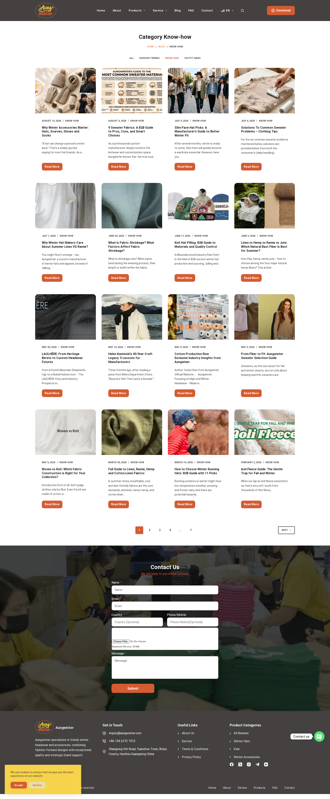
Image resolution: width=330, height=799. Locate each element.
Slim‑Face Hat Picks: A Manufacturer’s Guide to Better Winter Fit (197, 131)
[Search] (242, 10)
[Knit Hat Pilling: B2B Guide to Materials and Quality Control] (198, 205)
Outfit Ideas (192, 58)
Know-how (172, 58)
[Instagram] (249, 764)
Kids (237, 749)
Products (135, 10)
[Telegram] (257, 764)
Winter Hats (242, 741)
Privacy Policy (191, 757)
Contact (207, 10)
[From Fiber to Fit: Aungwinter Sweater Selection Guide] (264, 317)
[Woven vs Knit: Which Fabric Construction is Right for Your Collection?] (65, 432)
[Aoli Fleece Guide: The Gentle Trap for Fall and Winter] (264, 432)
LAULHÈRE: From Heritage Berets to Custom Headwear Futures (62, 358)
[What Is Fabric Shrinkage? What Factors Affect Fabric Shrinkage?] (132, 205)
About (117, 10)
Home (101, 10)
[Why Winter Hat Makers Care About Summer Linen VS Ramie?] (65, 205)
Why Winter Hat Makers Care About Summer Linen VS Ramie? (65, 244)
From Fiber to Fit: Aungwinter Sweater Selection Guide (262, 356)
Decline (37, 785)
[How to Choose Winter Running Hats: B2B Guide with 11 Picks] (198, 432)
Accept (18, 785)
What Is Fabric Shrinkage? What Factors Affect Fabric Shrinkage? (131, 247)
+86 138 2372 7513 (122, 741)
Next (285, 530)
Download (283, 10)
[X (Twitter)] (240, 764)
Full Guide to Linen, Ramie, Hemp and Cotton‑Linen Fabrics (131, 471)
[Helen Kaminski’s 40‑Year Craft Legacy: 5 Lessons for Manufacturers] (132, 317)
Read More (53, 168)
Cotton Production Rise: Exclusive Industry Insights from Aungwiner (198, 358)
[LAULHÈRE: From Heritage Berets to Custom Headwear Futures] (65, 317)
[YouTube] (266, 764)
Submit (133, 688)
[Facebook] (232, 764)
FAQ (191, 10)
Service (158, 10)
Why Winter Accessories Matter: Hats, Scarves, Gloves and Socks (65, 131)
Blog (178, 10)
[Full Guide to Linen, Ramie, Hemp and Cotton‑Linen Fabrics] (132, 432)
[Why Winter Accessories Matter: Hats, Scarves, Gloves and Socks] (65, 90)
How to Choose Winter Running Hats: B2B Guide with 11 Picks (197, 471)
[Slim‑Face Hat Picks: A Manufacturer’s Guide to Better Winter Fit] (198, 90)
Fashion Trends (149, 58)
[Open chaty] (319, 736)
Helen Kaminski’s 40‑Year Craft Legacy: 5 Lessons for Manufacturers (130, 358)
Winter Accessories (247, 757)
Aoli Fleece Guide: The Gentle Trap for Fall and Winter (262, 471)
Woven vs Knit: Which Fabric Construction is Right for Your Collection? (64, 473)
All (131, 58)
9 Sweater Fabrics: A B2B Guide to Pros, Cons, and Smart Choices (130, 131)
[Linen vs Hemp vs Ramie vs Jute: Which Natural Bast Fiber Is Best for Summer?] (264, 205)
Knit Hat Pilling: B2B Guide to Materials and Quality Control (196, 244)
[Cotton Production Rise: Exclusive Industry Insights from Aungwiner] (198, 317)
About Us (188, 733)
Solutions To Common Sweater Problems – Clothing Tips (263, 129)
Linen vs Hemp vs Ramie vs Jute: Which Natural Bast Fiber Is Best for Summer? (264, 247)
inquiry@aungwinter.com (125, 733)
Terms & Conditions (195, 749)
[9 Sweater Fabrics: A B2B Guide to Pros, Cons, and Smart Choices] (132, 90)
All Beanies (241, 733)
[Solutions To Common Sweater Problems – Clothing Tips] (264, 90)
